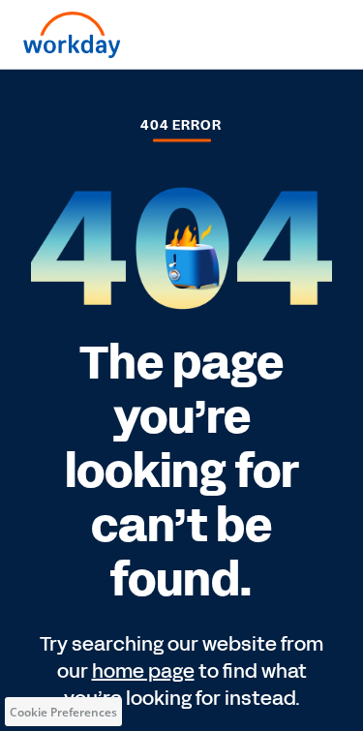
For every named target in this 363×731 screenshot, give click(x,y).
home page (143, 671)
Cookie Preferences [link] (63, 712)
